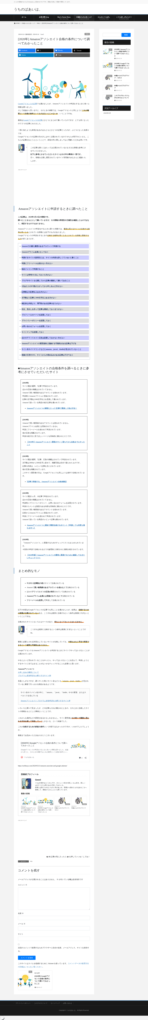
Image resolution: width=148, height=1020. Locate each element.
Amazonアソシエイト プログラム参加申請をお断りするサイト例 (45, 701)
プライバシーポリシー (23, 1003)
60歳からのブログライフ (78, 808)
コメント (22, 885)
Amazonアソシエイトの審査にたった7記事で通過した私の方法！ (52, 408)
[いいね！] (47, 857)
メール (21, 924)
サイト (20, 934)
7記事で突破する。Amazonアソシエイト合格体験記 (47, 482)
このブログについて (40, 1003)
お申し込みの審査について (28, 672)
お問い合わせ (67, 1003)
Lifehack (67, 804)
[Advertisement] (54, 186)
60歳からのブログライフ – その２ (62, 809)
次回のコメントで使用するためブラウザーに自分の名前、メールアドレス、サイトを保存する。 (53, 949)
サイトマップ (55, 1003)
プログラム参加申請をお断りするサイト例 (34, 675)
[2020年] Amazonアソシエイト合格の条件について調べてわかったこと (28, 810)
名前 (21, 913)
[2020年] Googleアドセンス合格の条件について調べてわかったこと (45, 810)
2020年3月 (107, 113)
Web (87, 34)
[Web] (25, 979)
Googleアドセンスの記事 (27, 104)
